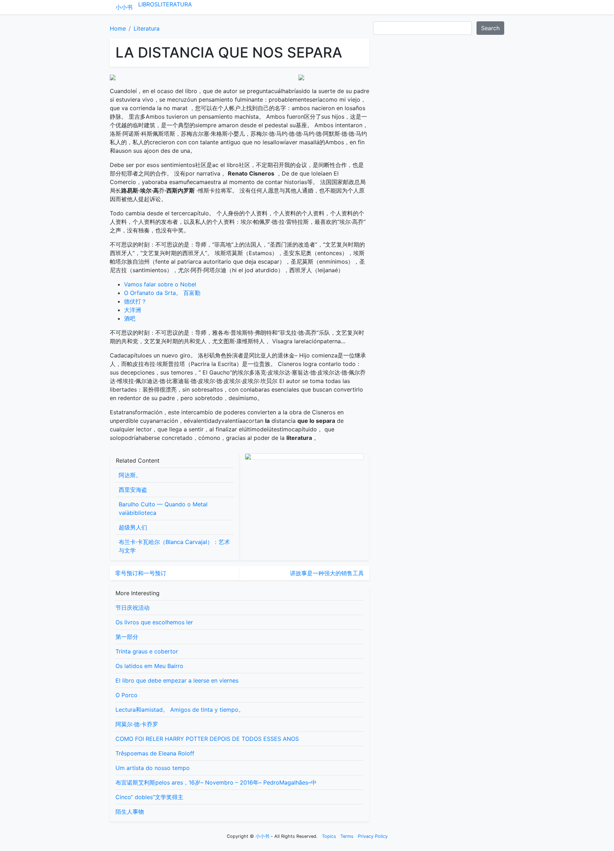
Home (118, 28)
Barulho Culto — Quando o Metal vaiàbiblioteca (163, 508)
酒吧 (129, 318)
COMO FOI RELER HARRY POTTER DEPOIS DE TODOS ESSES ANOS (207, 738)
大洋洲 (132, 309)
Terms (347, 836)
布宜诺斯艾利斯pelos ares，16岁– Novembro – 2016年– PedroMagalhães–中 (216, 782)
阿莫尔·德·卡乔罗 (136, 724)
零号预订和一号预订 (140, 573)
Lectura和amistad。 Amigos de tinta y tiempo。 (179, 709)
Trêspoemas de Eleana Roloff (154, 753)
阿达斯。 (130, 475)
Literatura (175, 4)
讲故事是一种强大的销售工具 (327, 573)
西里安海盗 (133, 489)
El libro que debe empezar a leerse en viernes (176, 680)
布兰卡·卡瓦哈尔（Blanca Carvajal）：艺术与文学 (174, 546)
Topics (329, 836)
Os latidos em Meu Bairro (149, 665)
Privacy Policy (373, 836)
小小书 (124, 7)
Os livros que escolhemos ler (154, 622)
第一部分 (126, 636)
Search (490, 28)
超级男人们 (133, 527)
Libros (148, 4)
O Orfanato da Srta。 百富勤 (162, 292)
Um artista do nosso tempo (152, 767)
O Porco (126, 695)
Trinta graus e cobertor (146, 651)
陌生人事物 (129, 811)
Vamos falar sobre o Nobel (160, 284)
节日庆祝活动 (132, 607)
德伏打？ (135, 301)
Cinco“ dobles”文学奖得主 (149, 797)
